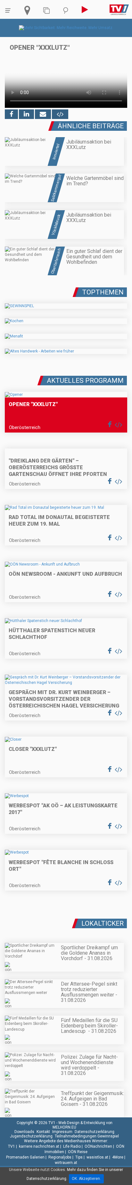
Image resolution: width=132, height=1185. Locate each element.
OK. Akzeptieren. (86, 1178)
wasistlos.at (97, 1157)
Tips (79, 1157)
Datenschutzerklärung (94, 1131)
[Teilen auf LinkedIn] (26, 114)
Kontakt (43, 1131)
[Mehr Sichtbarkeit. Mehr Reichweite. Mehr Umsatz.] (66, 28)
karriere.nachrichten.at (39, 1146)
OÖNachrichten (98, 1146)
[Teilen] (43, 114)
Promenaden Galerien (25, 1157)
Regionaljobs (59, 1157)
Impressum (62, 1131)
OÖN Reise (77, 1152)
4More (117, 1157)
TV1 (11, 1146)
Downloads (24, 1131)
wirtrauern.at (66, 1162)
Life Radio (72, 1146)
